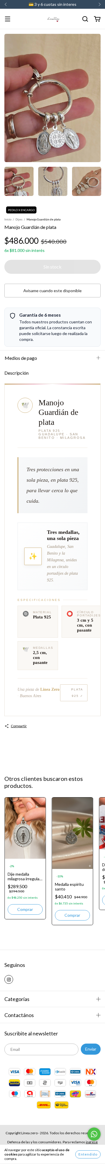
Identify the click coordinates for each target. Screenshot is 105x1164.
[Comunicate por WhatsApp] (94, 1134)
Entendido (87, 1154)
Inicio (7, 219)
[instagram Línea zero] (8, 979)
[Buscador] (85, 19)
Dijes (18, 219)
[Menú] (7, 19)
